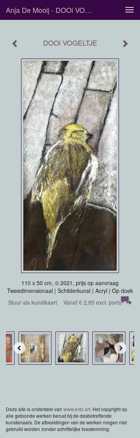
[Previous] (19, 348)
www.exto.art (76, 409)
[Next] (120, 348)
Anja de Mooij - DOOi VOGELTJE (54, 10)
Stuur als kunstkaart (65, 302)
